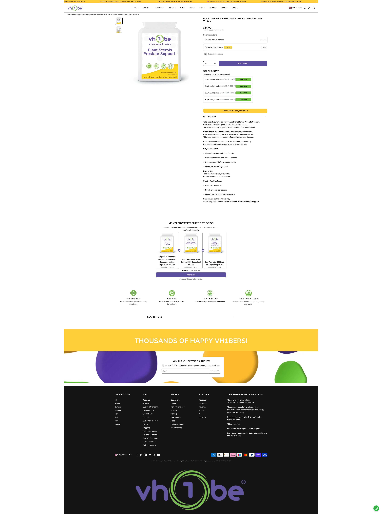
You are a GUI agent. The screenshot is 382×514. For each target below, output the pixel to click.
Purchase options (210, 35)
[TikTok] (154, 455)
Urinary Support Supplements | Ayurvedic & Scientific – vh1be (89, 14)
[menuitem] (136, 8)
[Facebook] (136, 455)
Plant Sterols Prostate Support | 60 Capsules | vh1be (191, 262)
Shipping (211, 30)
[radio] (206, 39)
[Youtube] (158, 455)
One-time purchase (216, 40)
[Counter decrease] (206, 63)
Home (68, 14)
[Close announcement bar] (316, 1)
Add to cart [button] (191, 274)
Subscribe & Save (219, 47)
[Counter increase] (215, 63)
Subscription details (215, 54)
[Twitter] (141, 455)
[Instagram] (145, 455)
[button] (305, 7)
